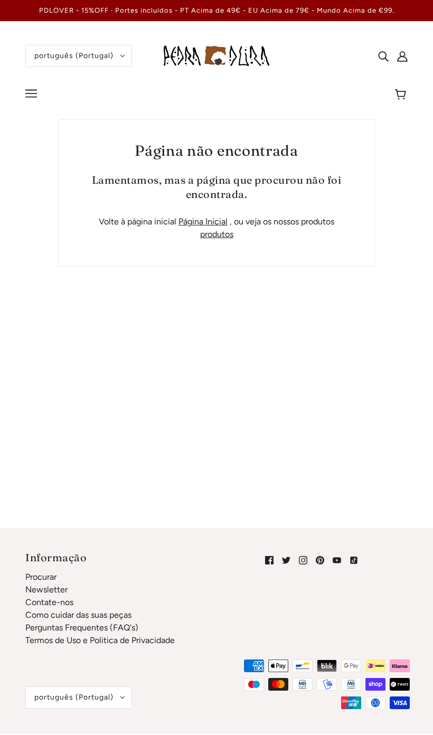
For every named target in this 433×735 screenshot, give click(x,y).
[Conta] (402, 56)
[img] (383, 56)
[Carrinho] (402, 95)
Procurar (41, 577)
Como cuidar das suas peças (78, 615)
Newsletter (46, 590)
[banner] (216, 55)
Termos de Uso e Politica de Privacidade (100, 640)
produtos (216, 234)
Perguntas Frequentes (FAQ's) (81, 628)
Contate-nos (49, 602)
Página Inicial (203, 221)
